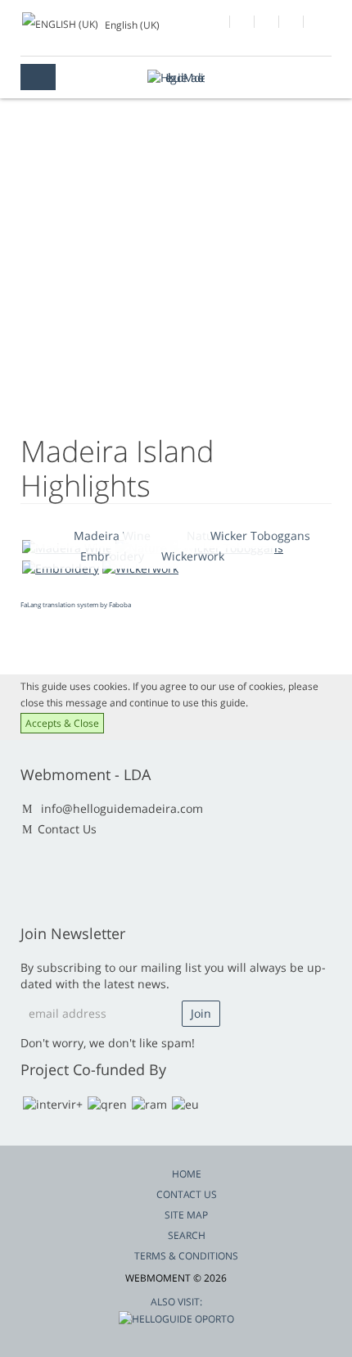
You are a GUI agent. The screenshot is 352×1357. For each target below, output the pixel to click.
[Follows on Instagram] (292, 24)
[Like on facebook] (218, 24)
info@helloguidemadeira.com (122, 808)
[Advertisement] (176, 295)
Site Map (186, 1215)
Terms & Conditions (186, 1256)
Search (186, 1235)
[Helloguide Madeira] (176, 77)
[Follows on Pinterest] (316, 24)
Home (186, 1174)
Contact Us (67, 829)
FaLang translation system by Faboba (75, 604)
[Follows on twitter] (267, 24)
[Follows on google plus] (242, 24)
